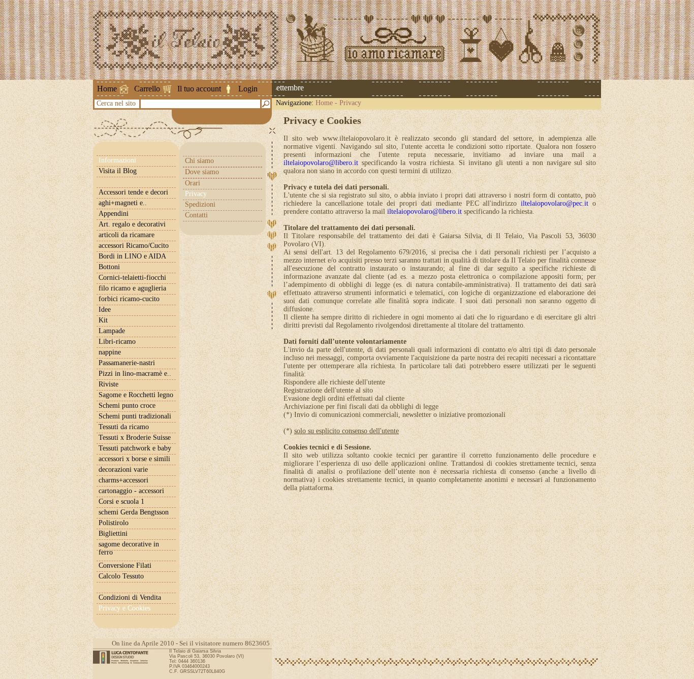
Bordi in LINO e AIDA (132, 256)
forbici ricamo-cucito (129, 299)
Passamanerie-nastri (127, 363)
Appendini (114, 213)
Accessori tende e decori (133, 192)
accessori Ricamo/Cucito (134, 245)
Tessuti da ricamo (124, 427)
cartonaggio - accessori (131, 491)
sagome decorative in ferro (129, 548)
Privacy (350, 103)
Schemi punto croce (127, 405)
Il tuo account (199, 88)
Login (248, 88)
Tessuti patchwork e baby (135, 448)
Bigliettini (113, 533)
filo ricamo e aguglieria (132, 288)
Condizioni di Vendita (130, 597)
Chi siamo (199, 161)
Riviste (108, 384)
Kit (103, 320)
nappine (110, 352)
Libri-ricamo (117, 341)
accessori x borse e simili (134, 459)
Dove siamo (202, 172)
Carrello (147, 88)
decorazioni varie (123, 469)
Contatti (196, 215)
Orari (192, 183)
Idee (105, 309)
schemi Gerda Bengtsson (134, 512)
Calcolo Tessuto (121, 576)
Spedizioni (200, 204)
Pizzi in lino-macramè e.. (135, 373)
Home (107, 88)
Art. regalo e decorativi (132, 224)
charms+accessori (123, 480)
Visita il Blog (118, 171)
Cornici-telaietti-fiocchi (132, 277)
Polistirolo (114, 523)
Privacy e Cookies (124, 608)
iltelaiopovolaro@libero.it (320, 163)
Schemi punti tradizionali (135, 416)
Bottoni (109, 267)
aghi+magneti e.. (123, 203)
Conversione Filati (125, 565)
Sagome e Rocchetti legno (136, 395)
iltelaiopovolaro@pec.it (554, 203)
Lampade (112, 331)
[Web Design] (124, 657)
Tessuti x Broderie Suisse (135, 437)
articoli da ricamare (126, 235)
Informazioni (117, 160)
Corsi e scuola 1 (121, 501)
